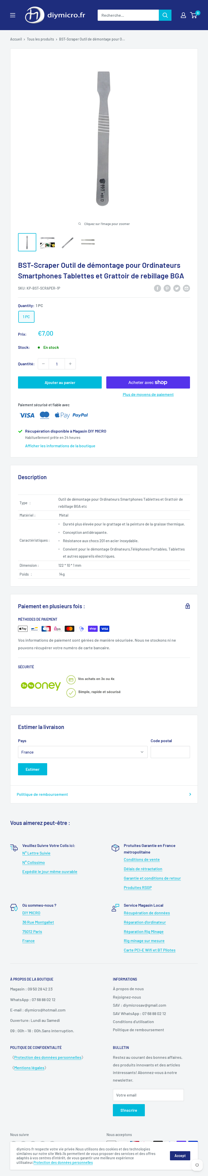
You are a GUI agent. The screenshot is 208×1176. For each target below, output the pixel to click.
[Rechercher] (165, 15)
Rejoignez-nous (127, 997)
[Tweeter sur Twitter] (176, 288)
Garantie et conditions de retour (152, 878)
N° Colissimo (33, 862)
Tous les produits (40, 39)
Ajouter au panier (60, 382)
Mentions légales (29, 1067)
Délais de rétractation (143, 868)
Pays (22, 740)
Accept (180, 1155)
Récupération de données (147, 912)
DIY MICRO (31, 912)
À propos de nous (128, 988)
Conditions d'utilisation (133, 1021)
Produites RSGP (138, 887)
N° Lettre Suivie (36, 852)
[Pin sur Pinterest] (167, 288)
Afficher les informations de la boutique (60, 445)
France (28, 940)
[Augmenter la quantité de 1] (70, 363)
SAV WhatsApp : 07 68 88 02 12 (139, 1013)
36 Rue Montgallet (38, 922)
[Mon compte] (183, 15)
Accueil (16, 39)
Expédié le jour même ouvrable (49, 871)
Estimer (33, 769)
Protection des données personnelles (47, 1057)
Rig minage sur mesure (144, 940)
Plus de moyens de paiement (148, 394)
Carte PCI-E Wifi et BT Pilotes (150, 949)
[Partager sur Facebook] (157, 288)
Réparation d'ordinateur (145, 922)
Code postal (161, 740)
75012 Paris (32, 931)
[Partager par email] (186, 288)
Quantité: (26, 363)
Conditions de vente (142, 859)
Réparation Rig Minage (144, 931)
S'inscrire (128, 1110)
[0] (193, 15)
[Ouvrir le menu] (12, 15)
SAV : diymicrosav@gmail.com (139, 1005)
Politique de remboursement (42, 794)
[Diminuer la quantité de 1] (43, 363)
